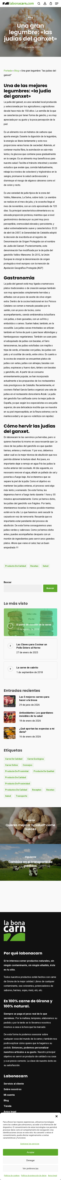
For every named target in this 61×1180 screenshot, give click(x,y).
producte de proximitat (17, 771)
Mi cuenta (9, 1094)
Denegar (30, 1160)
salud (45, 566)
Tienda (7, 1106)
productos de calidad (16, 790)
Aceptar (30, 1152)
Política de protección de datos (33, 1176)
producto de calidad (15, 566)
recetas (34, 566)
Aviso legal (52, 1176)
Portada (8, 70)
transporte (21, 796)
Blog (30, 17)
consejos (27, 765)
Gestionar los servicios (29, 1144)
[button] (56, 1116)
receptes (36, 790)
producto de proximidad (17, 783)
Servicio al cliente (14, 1083)
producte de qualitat (44, 771)
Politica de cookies (12, 1176)
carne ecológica (35, 759)
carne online (11, 765)
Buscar (8, 582)
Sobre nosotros (12, 1089)
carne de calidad (13, 759)
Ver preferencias (30, 1168)
